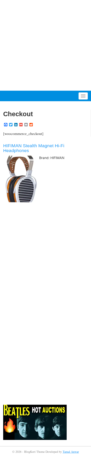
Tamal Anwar (71, 452)
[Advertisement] (45, 45)
